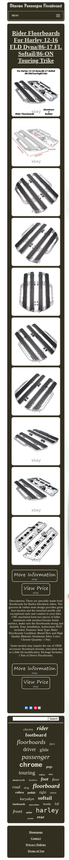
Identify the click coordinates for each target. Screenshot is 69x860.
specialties (34, 805)
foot (44, 779)
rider (42, 728)
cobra (19, 792)
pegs (49, 767)
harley (47, 810)
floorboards (31, 742)
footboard (35, 735)
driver (29, 749)
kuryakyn (27, 799)
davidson (33, 780)
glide (44, 749)
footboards (19, 804)
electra (28, 729)
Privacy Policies (36, 844)
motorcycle (19, 780)
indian (42, 774)
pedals (31, 792)
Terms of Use (36, 851)
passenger (36, 757)
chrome (30, 765)
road (16, 786)
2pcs (52, 743)
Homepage (36, 832)
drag (26, 787)
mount (30, 818)
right (42, 792)
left (57, 804)
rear (40, 817)
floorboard (46, 785)
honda (47, 804)
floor (55, 779)
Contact (36, 838)
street (53, 792)
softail (45, 798)
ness (51, 774)
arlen (29, 812)
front (17, 811)
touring (27, 772)
